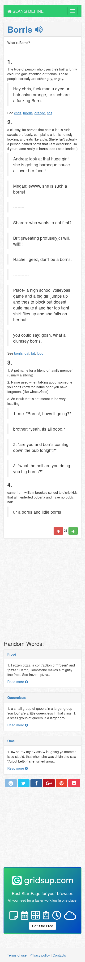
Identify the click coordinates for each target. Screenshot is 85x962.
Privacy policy (40, 955)
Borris (21, 29)
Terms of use (17, 955)
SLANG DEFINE (27, 11)
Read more (16, 681)
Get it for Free (42, 925)
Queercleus (16, 697)
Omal (11, 740)
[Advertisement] (42, 590)
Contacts (59, 955)
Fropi (11, 654)
